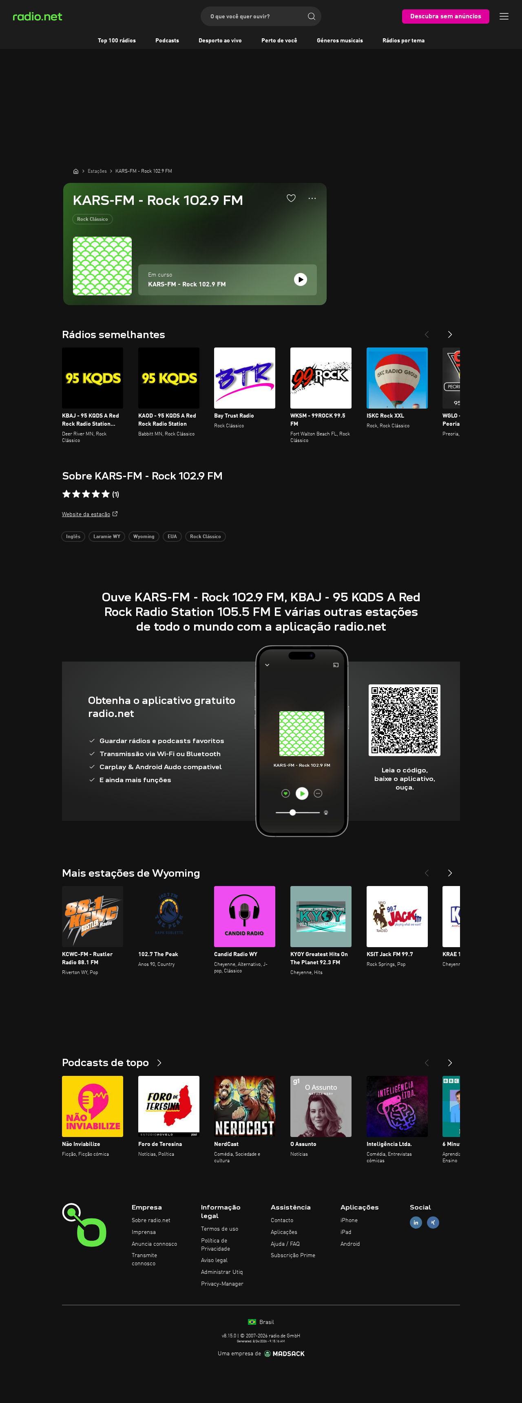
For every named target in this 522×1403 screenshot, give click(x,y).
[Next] (450, 331)
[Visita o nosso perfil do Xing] (433, 1222)
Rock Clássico (92, 219)
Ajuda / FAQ (285, 1244)
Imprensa (144, 1232)
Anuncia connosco (154, 1244)
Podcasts (167, 41)
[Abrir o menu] (504, 16)
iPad (346, 1232)
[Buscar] (311, 16)
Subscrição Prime (293, 1255)
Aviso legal (214, 1260)
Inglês (73, 536)
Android (350, 1244)
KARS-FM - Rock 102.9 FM (187, 284)
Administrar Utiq (222, 1272)
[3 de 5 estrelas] (86, 494)
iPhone (349, 1220)
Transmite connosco (144, 1260)
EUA (172, 536)
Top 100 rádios (117, 41)
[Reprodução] (300, 279)
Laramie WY (106, 536)
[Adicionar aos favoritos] (291, 198)
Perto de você (279, 41)
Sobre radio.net (151, 1220)
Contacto (282, 1220)
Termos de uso (219, 1229)
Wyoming (144, 536)
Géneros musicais (340, 41)
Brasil (266, 1322)
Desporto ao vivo (220, 41)
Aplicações (284, 1232)
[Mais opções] (312, 198)
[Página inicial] (76, 171)
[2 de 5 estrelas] (76, 494)
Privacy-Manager (222, 1284)
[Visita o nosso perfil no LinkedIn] (416, 1222)
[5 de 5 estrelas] (106, 494)
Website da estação (86, 514)
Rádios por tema (404, 41)
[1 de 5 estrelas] (66, 494)
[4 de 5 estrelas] (96, 494)
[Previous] (426, 331)
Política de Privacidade (215, 1245)
